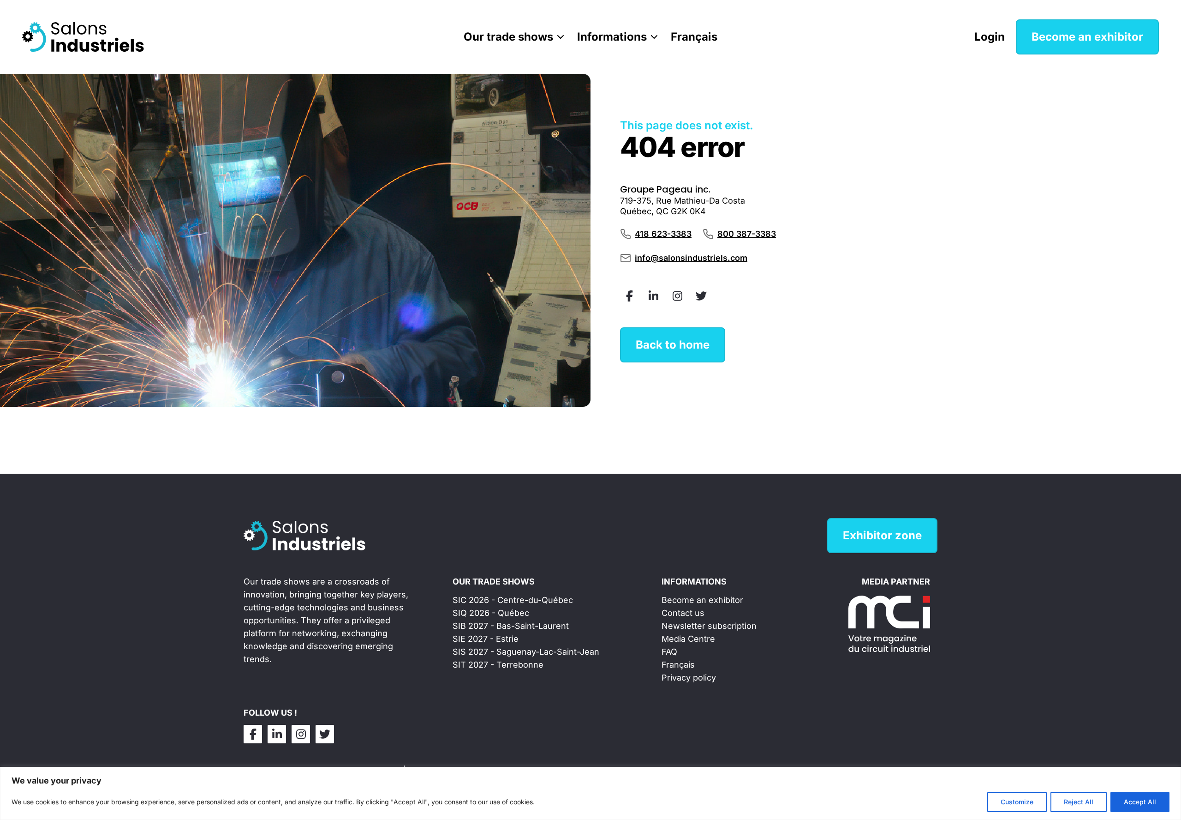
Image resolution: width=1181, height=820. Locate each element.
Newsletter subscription (709, 626)
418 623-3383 (663, 234)
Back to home (673, 344)
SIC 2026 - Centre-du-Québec (513, 600)
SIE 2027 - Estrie (486, 639)
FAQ (669, 652)
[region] (590, 793)
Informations (612, 36)
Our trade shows (508, 36)
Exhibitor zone (882, 535)
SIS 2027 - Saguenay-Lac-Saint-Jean (526, 652)
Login (989, 36)
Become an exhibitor (1087, 36)
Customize (1017, 802)
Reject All (1078, 802)
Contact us (683, 613)
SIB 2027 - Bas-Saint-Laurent (511, 626)
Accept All (1140, 802)
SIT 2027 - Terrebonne (498, 664)
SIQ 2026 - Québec (491, 613)
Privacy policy (689, 677)
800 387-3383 (746, 234)
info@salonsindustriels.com (691, 258)
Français (694, 36)
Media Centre (688, 639)
